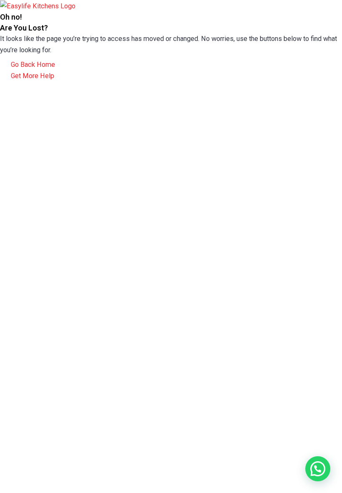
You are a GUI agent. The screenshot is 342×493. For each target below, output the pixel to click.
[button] (317, 468)
